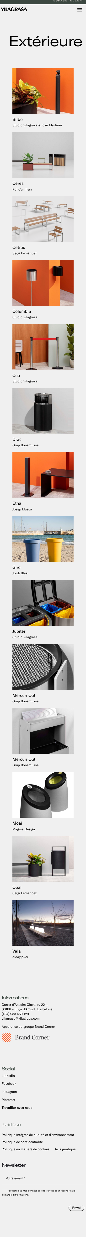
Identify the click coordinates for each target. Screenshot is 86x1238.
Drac (25, 442)
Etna (22, 506)
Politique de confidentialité (22, 1142)
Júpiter (25, 634)
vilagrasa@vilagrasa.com (21, 1018)
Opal (24, 890)
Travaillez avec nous (17, 1108)
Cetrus (24, 250)
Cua (25, 378)
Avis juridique (65, 1149)
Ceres (22, 186)
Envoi (76, 1208)
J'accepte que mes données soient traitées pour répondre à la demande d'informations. (38, 1193)
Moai (23, 826)
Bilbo (37, 122)
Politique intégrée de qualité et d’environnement (38, 1135)
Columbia (25, 314)
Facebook (9, 1083)
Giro (20, 570)
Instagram (9, 1092)
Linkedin (8, 1076)
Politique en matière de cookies (25, 1149)
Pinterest (8, 1100)
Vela (20, 954)
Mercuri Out (25, 698)
